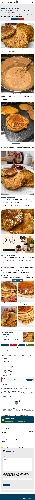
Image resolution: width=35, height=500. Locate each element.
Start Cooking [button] (22, 344)
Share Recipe (30, 344)
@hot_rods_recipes (9, 421)
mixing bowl (6, 267)
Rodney (25, 10)
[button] (1, 341)
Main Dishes (10, 5)
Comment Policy (9, 474)
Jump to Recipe (14, 18)
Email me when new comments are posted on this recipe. (14, 481)
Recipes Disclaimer (10, 494)
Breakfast (15, 5)
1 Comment (13, 12)
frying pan (13, 275)
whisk (11, 267)
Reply (31, 431)
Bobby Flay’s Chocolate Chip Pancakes (9, 302)
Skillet (17, 405)
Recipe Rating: (6, 456)
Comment (5, 459)
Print (6, 344)
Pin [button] (14, 344)
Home (2, 5)
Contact (18, 494)
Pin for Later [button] (21, 18)
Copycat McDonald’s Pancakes (26, 302)
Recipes (5, 5)
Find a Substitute (29, 379)
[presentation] (9, 291)
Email (20, 478)
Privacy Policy (3, 494)
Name (4, 478)
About (15, 494)
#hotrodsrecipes (21, 421)
